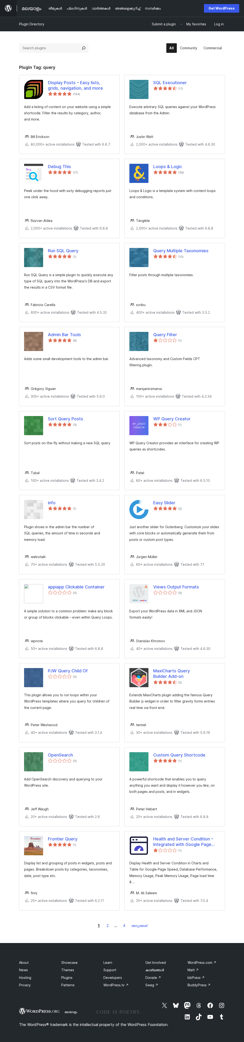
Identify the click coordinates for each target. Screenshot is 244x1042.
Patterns (68, 985)
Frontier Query (62, 838)
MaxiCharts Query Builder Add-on (171, 673)
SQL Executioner (170, 82)
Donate (153, 978)
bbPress (196, 978)
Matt (193, 970)
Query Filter (165, 334)
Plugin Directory (31, 24)
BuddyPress (199, 985)
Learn (107, 962)
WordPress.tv (116, 985)
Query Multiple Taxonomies (180, 250)
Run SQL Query (63, 250)
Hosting (25, 978)
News (23, 970)
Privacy (25, 985)
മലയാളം (71, 1012)
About (24, 962)
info (52, 502)
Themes (67, 970)
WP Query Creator (172, 418)
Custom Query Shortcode (179, 754)
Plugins (66, 978)
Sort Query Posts (65, 418)
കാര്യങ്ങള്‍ (154, 970)
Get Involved (155, 962)
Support (109, 970)
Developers (112, 978)
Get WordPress (221, 8)
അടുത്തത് (139, 926)
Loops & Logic (167, 166)
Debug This (59, 166)
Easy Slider (164, 502)
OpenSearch (60, 754)
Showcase (69, 962)
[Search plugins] (83, 48)
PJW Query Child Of (68, 670)
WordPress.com (202, 962)
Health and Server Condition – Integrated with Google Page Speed (183, 841)
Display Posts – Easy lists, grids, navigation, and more (75, 85)
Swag (151, 985)
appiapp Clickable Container (76, 586)
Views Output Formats (176, 586)
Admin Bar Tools (64, 334)
